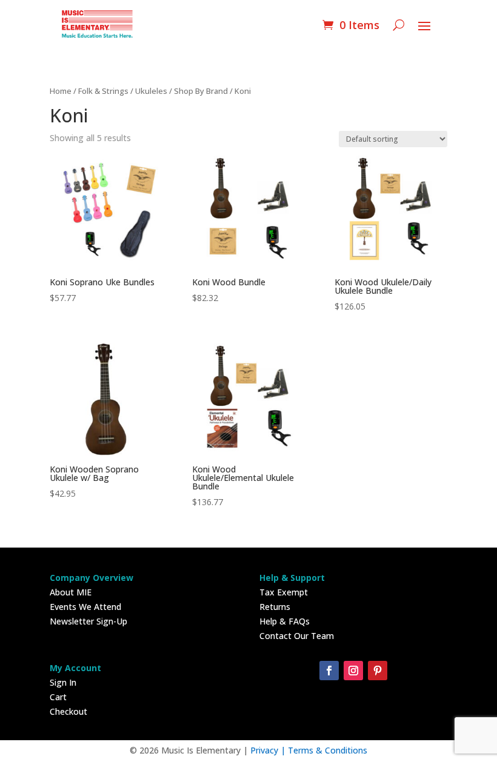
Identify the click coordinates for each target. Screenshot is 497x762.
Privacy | (269, 750)
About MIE (71, 592)
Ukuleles (151, 90)
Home (61, 90)
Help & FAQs (284, 621)
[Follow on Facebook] (329, 670)
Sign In (63, 682)
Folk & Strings (103, 90)
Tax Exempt (283, 592)
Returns (274, 606)
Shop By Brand (201, 90)
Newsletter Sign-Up (88, 621)
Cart (58, 697)
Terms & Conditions (327, 750)
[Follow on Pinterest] (377, 670)
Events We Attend (85, 606)
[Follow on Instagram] (353, 670)
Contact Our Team (296, 635)
